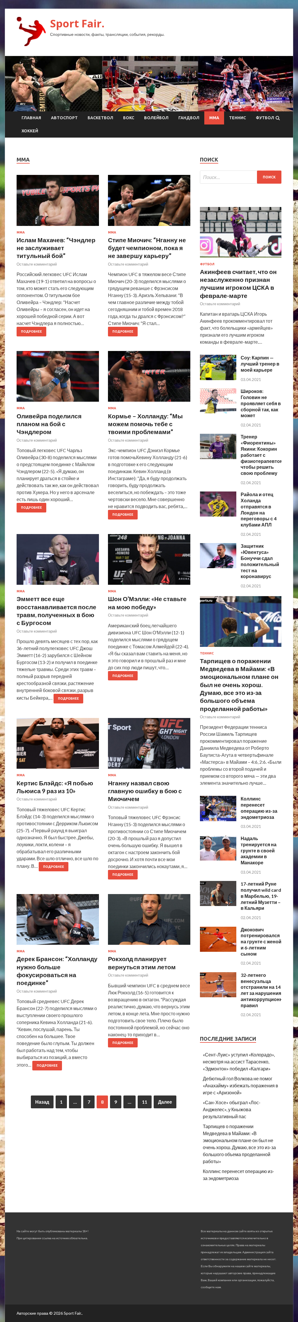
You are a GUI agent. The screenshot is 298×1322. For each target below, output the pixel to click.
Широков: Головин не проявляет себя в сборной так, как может (261, 403)
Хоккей (30, 131)
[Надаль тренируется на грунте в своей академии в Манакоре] (218, 858)
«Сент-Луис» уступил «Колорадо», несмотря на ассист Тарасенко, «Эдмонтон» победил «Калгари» (239, 1061)
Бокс (128, 117)
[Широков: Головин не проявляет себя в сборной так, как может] (218, 411)
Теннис (237, 117)
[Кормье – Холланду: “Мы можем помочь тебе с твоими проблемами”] (149, 379)
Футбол (265, 117)
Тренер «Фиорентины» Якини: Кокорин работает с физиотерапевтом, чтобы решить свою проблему (263, 455)
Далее (165, 1102)
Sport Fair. (77, 23)
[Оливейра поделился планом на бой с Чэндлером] (58, 379)
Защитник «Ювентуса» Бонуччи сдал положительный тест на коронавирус (260, 561)
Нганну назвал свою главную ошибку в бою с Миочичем (145, 791)
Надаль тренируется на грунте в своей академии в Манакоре (258, 850)
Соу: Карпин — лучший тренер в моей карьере (260, 364)
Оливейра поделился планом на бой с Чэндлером (49, 424)
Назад (42, 1102)
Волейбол (156, 117)
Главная (31, 117)
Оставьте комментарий (37, 264)
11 (144, 1102)
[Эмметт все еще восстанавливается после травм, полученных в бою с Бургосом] (58, 562)
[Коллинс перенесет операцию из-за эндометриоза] (218, 819)
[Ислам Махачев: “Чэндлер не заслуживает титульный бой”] (58, 203)
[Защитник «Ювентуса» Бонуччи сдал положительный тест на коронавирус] (218, 566)
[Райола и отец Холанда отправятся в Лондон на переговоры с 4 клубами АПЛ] (218, 514)
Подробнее (31, 331)
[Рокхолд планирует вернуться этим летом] (149, 922)
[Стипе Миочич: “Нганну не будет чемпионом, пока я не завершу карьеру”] (149, 203)
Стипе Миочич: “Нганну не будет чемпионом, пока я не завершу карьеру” (147, 247)
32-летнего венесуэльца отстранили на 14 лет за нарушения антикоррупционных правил (265, 990)
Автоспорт (64, 117)
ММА (214, 117)
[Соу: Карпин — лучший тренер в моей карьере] (218, 378)
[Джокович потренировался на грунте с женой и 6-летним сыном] (218, 950)
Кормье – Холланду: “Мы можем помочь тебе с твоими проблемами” (145, 424)
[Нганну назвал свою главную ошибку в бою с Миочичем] (149, 746)
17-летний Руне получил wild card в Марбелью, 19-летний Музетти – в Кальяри (261, 896)
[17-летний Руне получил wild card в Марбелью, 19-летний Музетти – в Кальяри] (218, 904)
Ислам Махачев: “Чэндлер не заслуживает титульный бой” (56, 247)
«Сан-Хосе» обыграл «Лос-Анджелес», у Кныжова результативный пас (231, 1109)
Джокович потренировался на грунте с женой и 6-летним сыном (261, 941)
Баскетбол (100, 117)
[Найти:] (240, 177)
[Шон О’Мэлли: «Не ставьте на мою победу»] (149, 562)
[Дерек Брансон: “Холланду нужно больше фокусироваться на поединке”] (58, 922)
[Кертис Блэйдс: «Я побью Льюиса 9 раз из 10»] (58, 746)
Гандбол (188, 117)
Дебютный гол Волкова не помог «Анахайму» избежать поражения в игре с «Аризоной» (240, 1085)
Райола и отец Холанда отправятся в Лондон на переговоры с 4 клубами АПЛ (258, 509)
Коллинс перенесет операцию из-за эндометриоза (259, 807)
